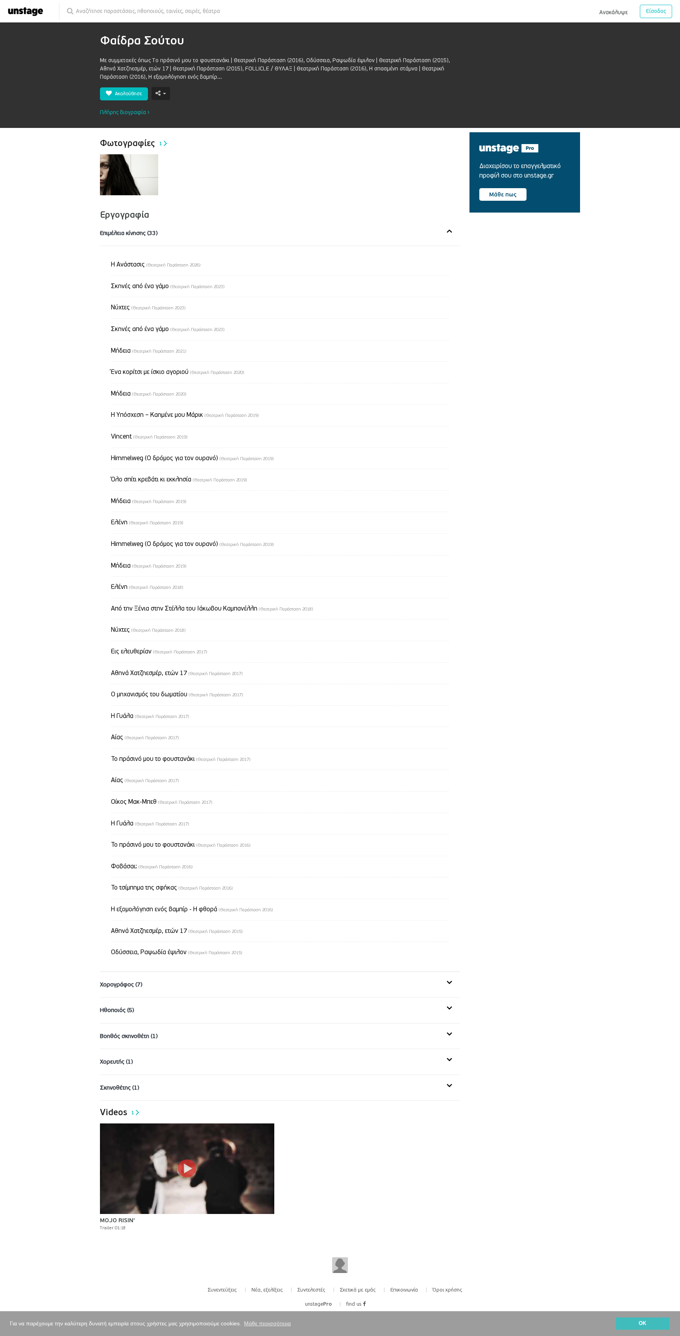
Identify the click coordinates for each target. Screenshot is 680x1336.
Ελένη (147, 522)
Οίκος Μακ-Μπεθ (161, 801)
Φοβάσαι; (151, 866)
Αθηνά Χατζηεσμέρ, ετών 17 (176, 673)
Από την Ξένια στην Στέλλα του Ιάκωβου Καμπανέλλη (212, 608)
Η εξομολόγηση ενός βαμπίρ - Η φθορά (192, 909)
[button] (613, 11)
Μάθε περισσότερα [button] (267, 1323)
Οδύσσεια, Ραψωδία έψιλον (176, 952)
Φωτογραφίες (131, 143)
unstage (318, 1304)
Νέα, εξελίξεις (267, 1290)
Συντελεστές (311, 1290)
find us (354, 1304)
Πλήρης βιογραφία (124, 112)
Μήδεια (148, 350)
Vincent (149, 436)
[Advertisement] (528, 286)
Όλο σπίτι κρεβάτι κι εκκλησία (179, 479)
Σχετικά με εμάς (358, 1290)
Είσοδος (656, 11)
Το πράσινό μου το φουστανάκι (180, 758)
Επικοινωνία (404, 1290)
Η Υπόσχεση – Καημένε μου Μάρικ (185, 414)
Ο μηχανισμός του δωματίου (177, 694)
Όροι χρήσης (447, 1290)
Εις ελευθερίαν (159, 651)
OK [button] (642, 1323)
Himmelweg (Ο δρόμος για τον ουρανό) (192, 458)
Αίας (145, 737)
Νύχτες (148, 307)
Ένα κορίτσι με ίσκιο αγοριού (177, 372)
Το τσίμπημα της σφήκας (172, 887)
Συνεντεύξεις (222, 1290)
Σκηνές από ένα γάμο (167, 286)
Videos (117, 1112)
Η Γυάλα (150, 716)
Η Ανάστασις (155, 264)
